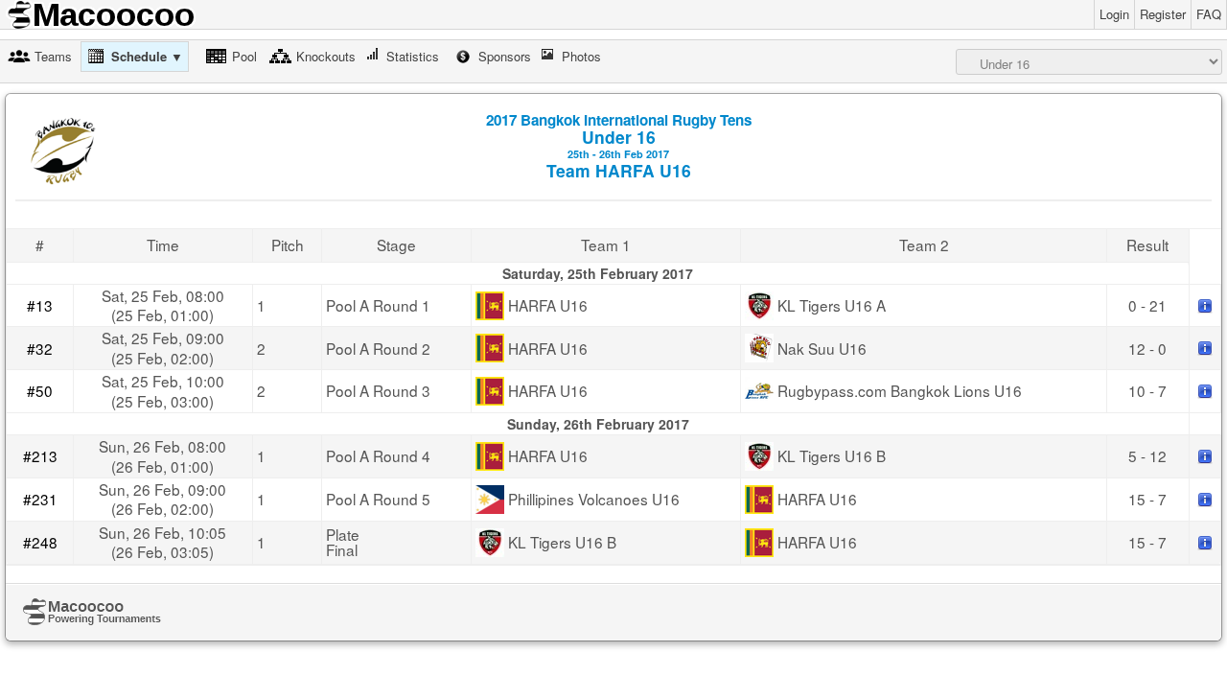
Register (1163, 14)
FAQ (1208, 14)
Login (1114, 14)
